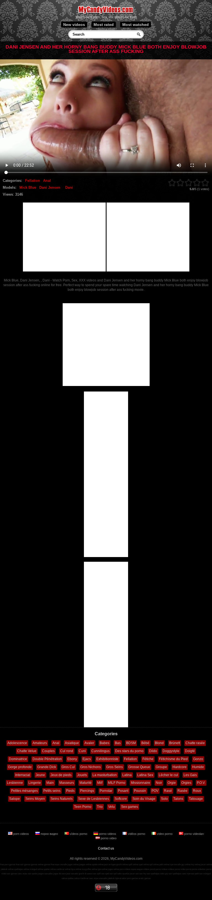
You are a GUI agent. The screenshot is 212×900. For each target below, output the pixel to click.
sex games (12, 873)
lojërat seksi (120, 878)
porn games (132, 878)
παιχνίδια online (89, 869)
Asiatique (72, 743)
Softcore (121, 799)
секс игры (22, 873)
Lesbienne (15, 783)
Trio (100, 807)
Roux (197, 791)
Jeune (40, 775)
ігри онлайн (175, 864)
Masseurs (66, 783)
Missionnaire (140, 783)
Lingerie (34, 783)
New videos (74, 24)
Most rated (104, 24)
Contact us (106, 848)
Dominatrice (18, 759)
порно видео (49, 833)
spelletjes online (21, 869)
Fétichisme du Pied (173, 759)
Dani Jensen (49, 187)
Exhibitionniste (107, 759)
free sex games (23, 864)
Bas (118, 743)
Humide (198, 767)
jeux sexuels (72, 873)
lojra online (76, 869)
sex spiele (32, 873)
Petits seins (51, 791)
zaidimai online (63, 869)
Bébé (145, 743)
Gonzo (198, 759)
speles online (50, 869)
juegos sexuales (45, 873)
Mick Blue (27, 187)
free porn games (7, 864)
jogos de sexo (59, 873)
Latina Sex (145, 775)
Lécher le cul (168, 775)
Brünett (174, 743)
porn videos (21, 833)
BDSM (131, 743)
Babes (104, 743)
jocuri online (206, 864)
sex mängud (205, 873)
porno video (108, 838)
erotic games (145, 878)
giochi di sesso (85, 873)
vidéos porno (136, 833)
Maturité (86, 783)
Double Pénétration (47, 759)
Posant (123, 791)
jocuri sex (134, 873)
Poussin (140, 791)
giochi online (122, 864)
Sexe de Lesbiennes (93, 799)
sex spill (97, 873)
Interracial (22, 775)
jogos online (73, 864)
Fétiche (147, 759)
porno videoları (193, 833)
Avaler (89, 743)
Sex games (129, 807)
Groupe (161, 767)
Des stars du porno (129, 751)
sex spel (105, 873)
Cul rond (66, 751)
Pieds (70, 791)
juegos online (85, 864)
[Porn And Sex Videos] (106, 14)
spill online (133, 864)
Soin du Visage (143, 799)
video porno (164, 833)
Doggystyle (171, 751)
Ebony (72, 759)
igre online (102, 869)
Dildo (153, 751)
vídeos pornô (149, 869)
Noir (159, 783)
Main (50, 783)
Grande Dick (46, 767)
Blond (159, 743)
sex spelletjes (153, 873)
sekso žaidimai (81, 878)
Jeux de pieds (61, 775)
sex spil (113, 873)
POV (155, 791)
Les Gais (190, 775)
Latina (127, 775)
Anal (47, 181)
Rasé (168, 791)
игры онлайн (61, 864)
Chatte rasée (195, 743)
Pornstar (106, 791)
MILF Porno (116, 783)
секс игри (93, 878)
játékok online (7, 869)
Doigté (190, 751)
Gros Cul (68, 767)
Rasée (182, 791)
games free (49, 864)
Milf (99, 783)
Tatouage (196, 799)
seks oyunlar (123, 873)
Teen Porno (82, 807)
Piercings (87, 791)
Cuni (82, 751)
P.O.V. (201, 783)
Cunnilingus (100, 751)
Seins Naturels (62, 799)
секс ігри (186, 873)
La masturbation (104, 775)
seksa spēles (68, 878)
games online (37, 864)
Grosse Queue (139, 767)
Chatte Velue (26, 751)
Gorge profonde (20, 767)
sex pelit (195, 873)
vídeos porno (78, 833)
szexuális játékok (107, 878)
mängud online (36, 869)
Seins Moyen (35, 799)
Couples (48, 751)
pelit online (164, 864)
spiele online (98, 864)
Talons (178, 799)
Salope (14, 799)
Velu (111, 807)
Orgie (172, 783)
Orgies (186, 783)
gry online (185, 864)
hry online (195, 864)
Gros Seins (114, 767)
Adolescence (17, 743)
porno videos (107, 833)
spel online (144, 864)
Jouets (82, 775)
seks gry (164, 873)
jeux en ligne (110, 864)
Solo (164, 799)
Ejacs (87, 759)
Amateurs (40, 743)
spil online (154, 864)
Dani (69, 187)
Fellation (32, 181)
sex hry (142, 873)
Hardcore (180, 767)
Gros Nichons (90, 767)
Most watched (135, 24)
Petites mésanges (24, 791)
